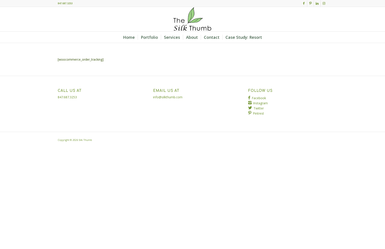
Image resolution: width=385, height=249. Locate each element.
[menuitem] (129, 37)
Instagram (260, 103)
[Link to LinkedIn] (317, 3)
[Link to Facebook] (304, 3)
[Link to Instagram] (324, 3)
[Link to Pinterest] (310, 3)
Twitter (259, 108)
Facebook (259, 98)
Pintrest (258, 113)
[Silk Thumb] (192, 19)
